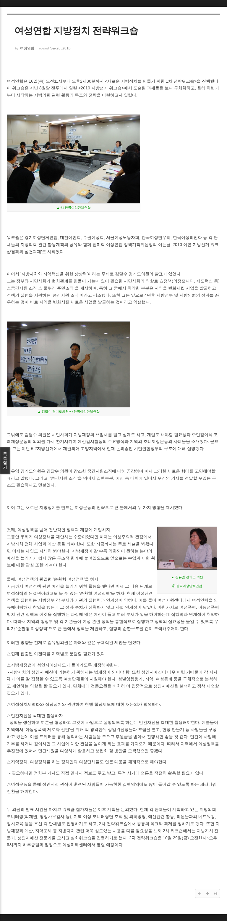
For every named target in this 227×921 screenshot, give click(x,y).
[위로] (199, 893)
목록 (5, 460)
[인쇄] (216, 893)
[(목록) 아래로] (207, 893)
